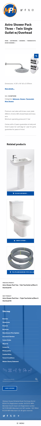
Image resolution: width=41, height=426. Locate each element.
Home (6, 40)
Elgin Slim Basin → (21, 193)
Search (36, 379)
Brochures (5, 329)
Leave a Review (9, 388)
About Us (5, 343)
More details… (10, 89)
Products (5, 325)
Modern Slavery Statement (10, 361)
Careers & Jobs (6, 340)
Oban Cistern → (21, 240)
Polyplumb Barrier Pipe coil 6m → (23, 272)
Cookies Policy (6, 354)
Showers (22, 40)
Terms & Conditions (8, 358)
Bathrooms (13, 40)
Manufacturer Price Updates (10, 333)
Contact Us (5, 347)
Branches (5, 318)
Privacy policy (6, 350)
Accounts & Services (8, 336)
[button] (36, 56)
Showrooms (6, 322)
